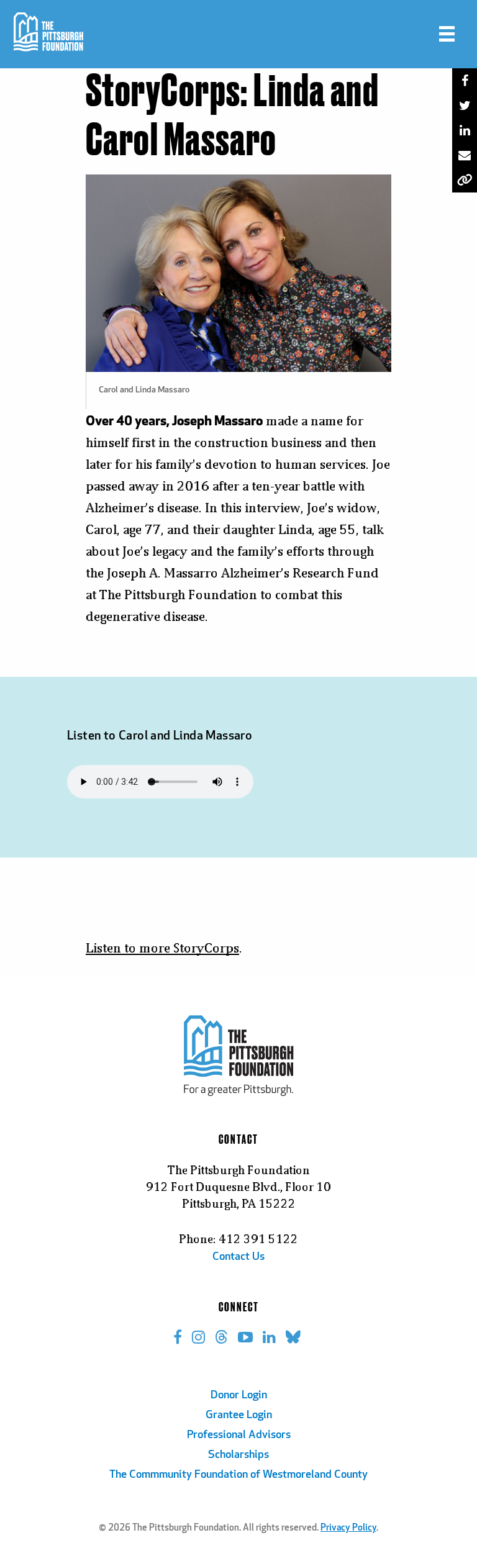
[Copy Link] (464, 180)
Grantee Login (239, 1415)
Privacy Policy (348, 1528)
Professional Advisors (239, 1435)
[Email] (464, 155)
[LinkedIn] (464, 130)
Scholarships (238, 1455)
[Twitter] (464, 105)
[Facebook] (464, 80)
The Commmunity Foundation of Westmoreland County (238, 1475)
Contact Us (238, 1257)
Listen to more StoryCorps (162, 948)
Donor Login (239, 1395)
